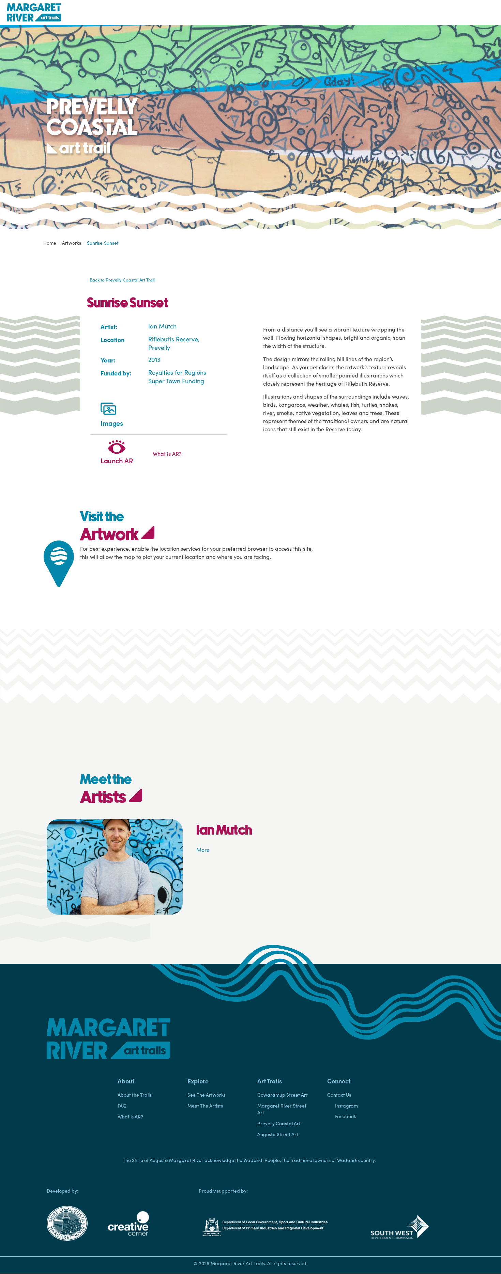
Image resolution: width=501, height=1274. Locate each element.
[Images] (108, 410)
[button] (146, 1081)
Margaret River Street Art (281, 1109)
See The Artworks (206, 1094)
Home (49, 243)
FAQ (122, 1105)
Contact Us (339, 1094)
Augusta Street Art (277, 1134)
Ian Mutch (162, 326)
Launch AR (117, 460)
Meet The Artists (205, 1105)
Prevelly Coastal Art (279, 1123)
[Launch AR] (117, 447)
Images (112, 423)
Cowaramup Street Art (282, 1094)
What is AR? (130, 1116)
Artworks (71, 243)
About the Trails (135, 1094)
